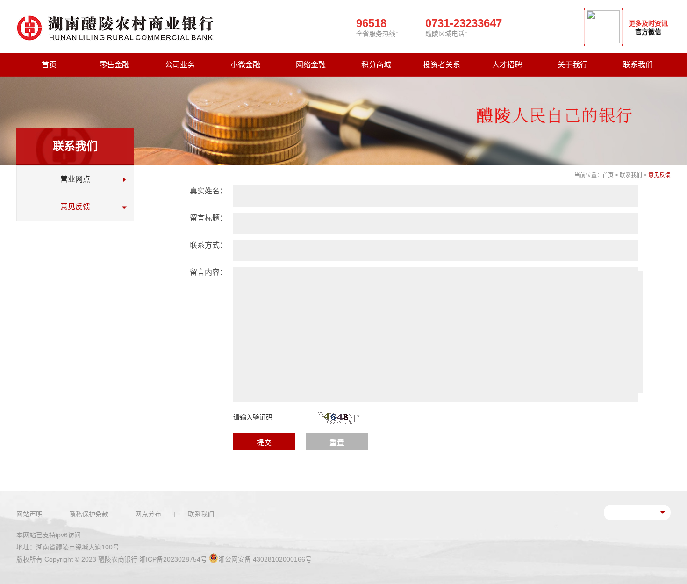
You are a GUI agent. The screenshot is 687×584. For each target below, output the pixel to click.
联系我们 (638, 65)
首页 (49, 65)
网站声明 (29, 514)
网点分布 (148, 514)
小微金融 (245, 65)
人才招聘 (507, 65)
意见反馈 (75, 207)
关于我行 (572, 65)
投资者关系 (441, 65)
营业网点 (75, 179)
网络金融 (311, 65)
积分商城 (376, 65)
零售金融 (114, 65)
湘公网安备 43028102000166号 (265, 559)
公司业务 (180, 65)
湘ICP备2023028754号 (173, 559)
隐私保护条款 (88, 514)
